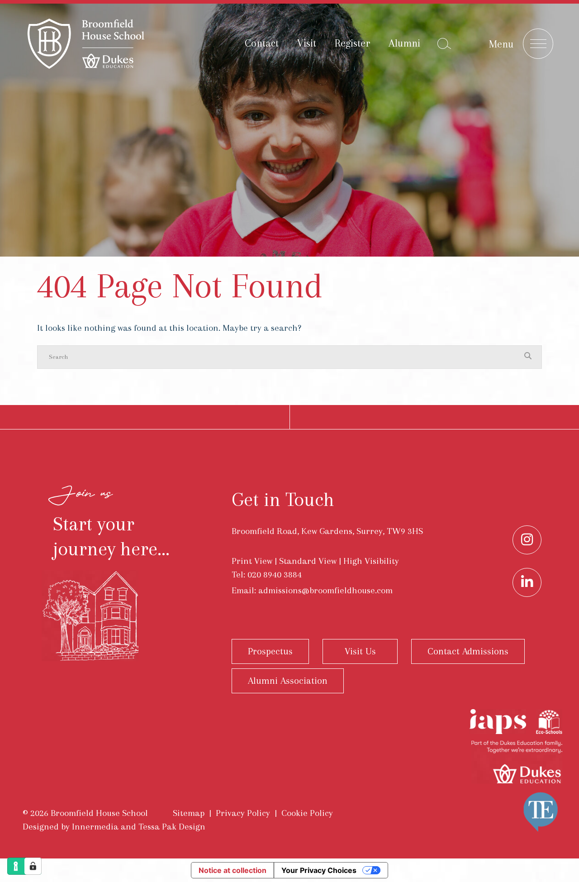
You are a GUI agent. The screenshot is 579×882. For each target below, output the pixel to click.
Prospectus (270, 651)
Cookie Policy (307, 813)
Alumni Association (287, 680)
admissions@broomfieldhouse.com (325, 590)
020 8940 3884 (274, 574)
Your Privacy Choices (318, 870)
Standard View (308, 561)
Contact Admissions (467, 651)
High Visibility (371, 561)
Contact (262, 43)
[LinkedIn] (527, 582)
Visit (306, 43)
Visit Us (360, 651)
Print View (252, 561)
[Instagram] (527, 539)
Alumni (404, 43)
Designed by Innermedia (71, 826)
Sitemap (188, 813)
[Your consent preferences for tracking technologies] (33, 866)
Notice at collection (232, 870)
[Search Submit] (444, 43)
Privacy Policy (243, 813)
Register (352, 43)
